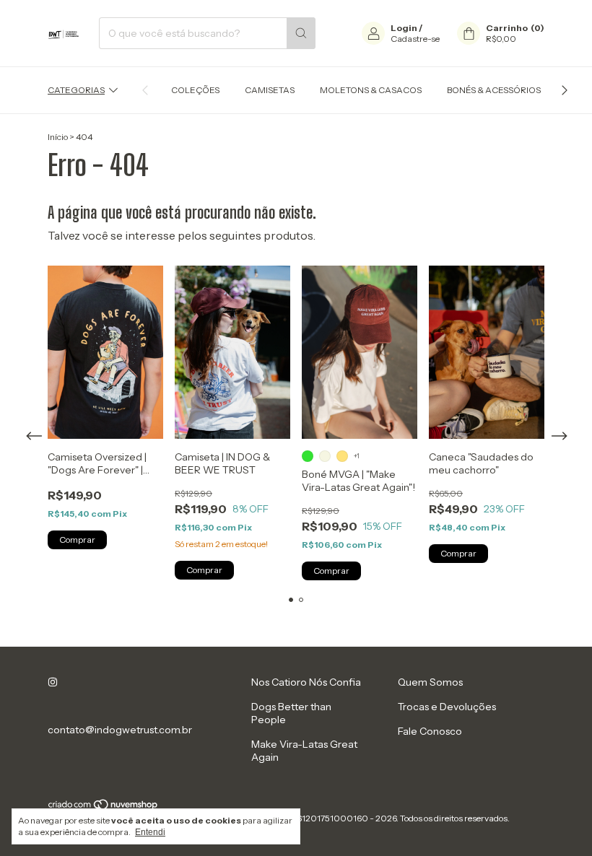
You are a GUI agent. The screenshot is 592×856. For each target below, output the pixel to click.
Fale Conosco (430, 731)
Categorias (76, 89)
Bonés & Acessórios (494, 89)
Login (404, 27)
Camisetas (270, 89)
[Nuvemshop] (104, 807)
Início (58, 136)
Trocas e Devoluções (447, 706)
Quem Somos (430, 682)
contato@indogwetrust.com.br (120, 729)
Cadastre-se (415, 38)
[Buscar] (301, 33)
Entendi (150, 832)
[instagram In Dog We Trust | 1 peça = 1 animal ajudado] (53, 682)
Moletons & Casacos (371, 89)
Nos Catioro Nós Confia (306, 682)
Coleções (195, 89)
